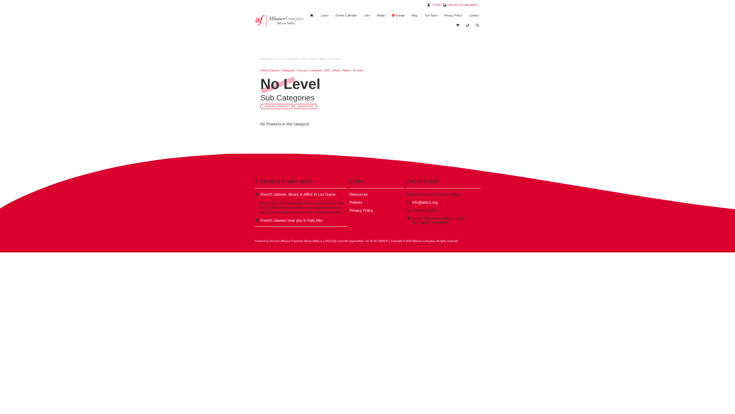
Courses (279, 58)
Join (366, 15)
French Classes (269, 70)
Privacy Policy (453, 15)
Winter (323, 58)
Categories (265, 58)
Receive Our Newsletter (463, 4)
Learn (324, 15)
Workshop (305, 106)
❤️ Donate (398, 15)
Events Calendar (346, 15)
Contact (474, 15)
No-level (335, 58)
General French (277, 106)
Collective (292, 58)
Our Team (431, 15)
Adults (313, 58)
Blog (414, 15)
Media (381, 15)
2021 (304, 58)
